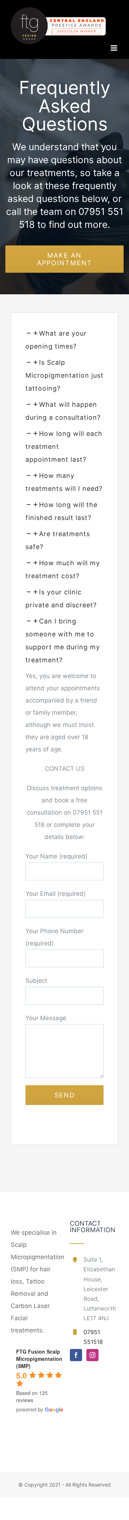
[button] (64, 375)
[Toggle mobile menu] (114, 48)
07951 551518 (93, 1336)
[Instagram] (92, 1355)
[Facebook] (76, 1355)
